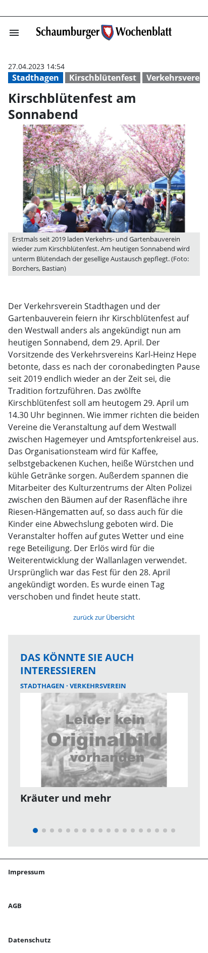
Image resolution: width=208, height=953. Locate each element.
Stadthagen (35, 77)
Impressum (26, 871)
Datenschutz (29, 939)
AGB (15, 905)
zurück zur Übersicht (104, 617)
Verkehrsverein (98, 685)
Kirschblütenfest (102, 77)
